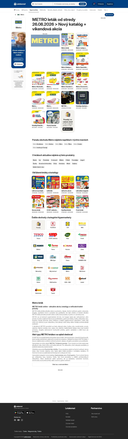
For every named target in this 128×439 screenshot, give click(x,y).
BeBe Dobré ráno (38, 167)
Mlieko (61, 160)
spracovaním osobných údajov (18, 86)
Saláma (74, 163)
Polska (39, 431)
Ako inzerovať (95, 413)
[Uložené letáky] (94, 4)
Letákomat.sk (27, 437)
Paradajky (75, 160)
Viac (105, 10)
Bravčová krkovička (45, 163)
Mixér (68, 163)
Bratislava (38, 144)
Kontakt (68, 417)
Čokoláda (46, 160)
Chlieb (68, 160)
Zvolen (78, 144)
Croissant (54, 160)
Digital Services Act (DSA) (95, 437)
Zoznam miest (70, 423)
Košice (49, 144)
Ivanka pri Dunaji (40, 147)
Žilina (67, 144)
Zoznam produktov (71, 427)
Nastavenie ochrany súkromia (41, 437)
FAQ (67, 413)
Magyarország (32, 431)
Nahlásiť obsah (70, 420)
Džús (55, 163)
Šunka (35, 163)
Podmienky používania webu (59, 437)
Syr (40, 160)
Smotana (61, 163)
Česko (25, 431)
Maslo (35, 160)
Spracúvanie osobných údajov (77, 437)
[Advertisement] (45, 47)
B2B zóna (94, 417)
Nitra (58, 144)
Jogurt (82, 160)
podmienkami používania (18, 83)
